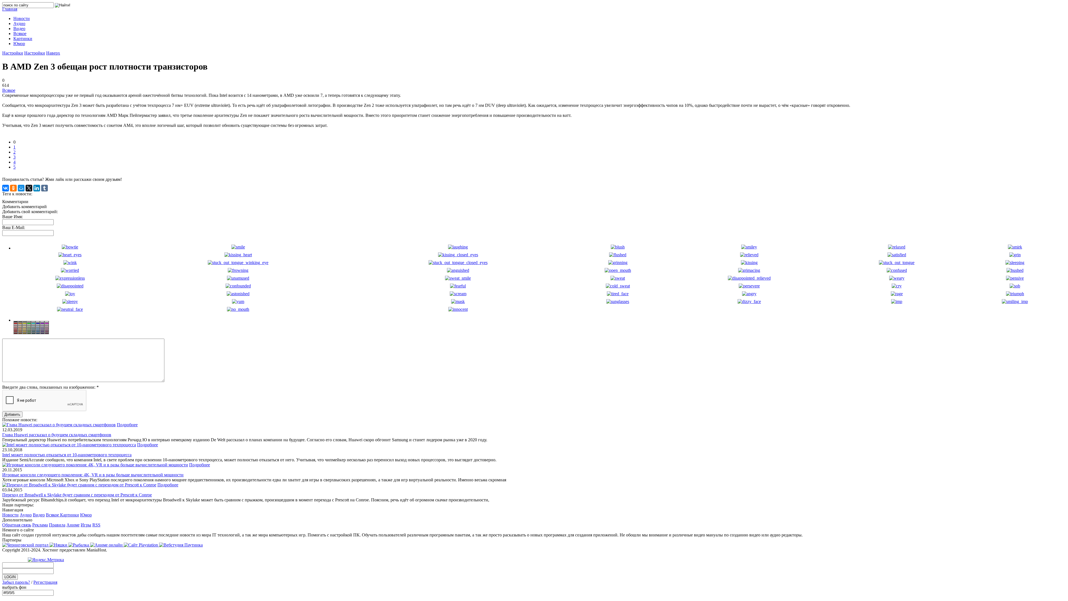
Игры (86, 525)
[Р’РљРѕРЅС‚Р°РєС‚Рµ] (5, 188)
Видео (39, 515)
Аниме (73, 525)
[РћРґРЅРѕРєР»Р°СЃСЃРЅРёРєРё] (13, 188)
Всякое (8, 90)
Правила (57, 525)
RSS (96, 525)
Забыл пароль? (16, 582)
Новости (10, 515)
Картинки (69, 515)
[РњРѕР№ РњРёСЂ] (21, 188)
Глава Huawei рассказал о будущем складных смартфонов (56, 434)
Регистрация (45, 582)
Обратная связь (16, 525)
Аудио (26, 515)
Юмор (86, 515)
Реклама (40, 525)
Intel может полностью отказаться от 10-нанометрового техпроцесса (67, 454)
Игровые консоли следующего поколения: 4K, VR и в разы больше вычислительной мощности (93, 474)
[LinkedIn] (36, 188)
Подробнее (127, 424)
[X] (29, 188)
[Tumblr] (44, 188)
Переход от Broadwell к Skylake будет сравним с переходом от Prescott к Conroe (77, 494)
